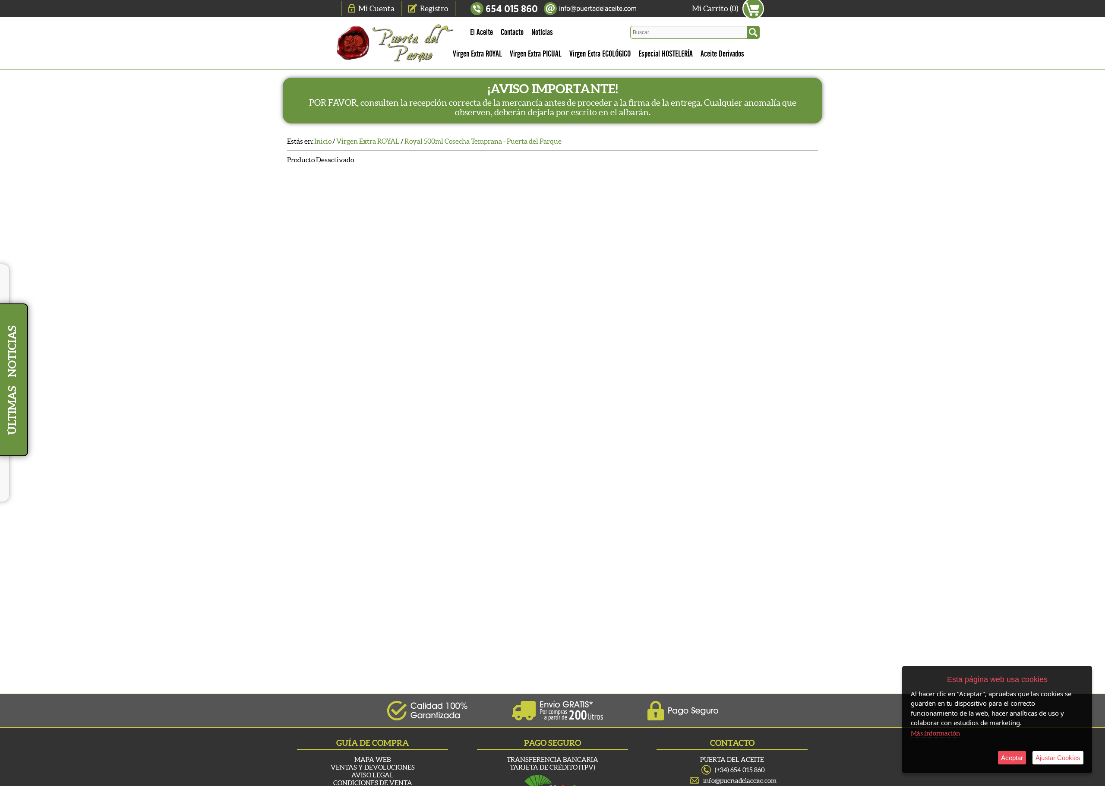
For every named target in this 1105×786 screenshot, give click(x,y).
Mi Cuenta (376, 8)
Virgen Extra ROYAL (477, 54)
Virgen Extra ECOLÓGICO (600, 54)
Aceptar (1012, 757)
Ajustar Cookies (1058, 757)
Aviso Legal (372, 775)
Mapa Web (372, 759)
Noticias (542, 32)
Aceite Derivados (722, 54)
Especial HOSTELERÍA (665, 54)
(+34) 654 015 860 (740, 770)
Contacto (512, 32)
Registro (434, 8)
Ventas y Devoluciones (373, 767)
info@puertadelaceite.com (740, 780)
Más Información (935, 733)
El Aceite (481, 32)
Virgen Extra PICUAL (536, 54)
